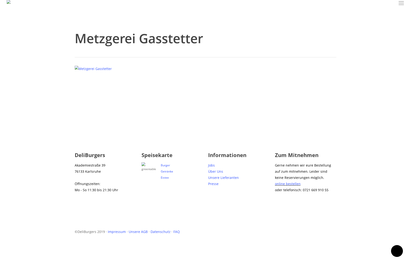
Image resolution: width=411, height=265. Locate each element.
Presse (213, 183)
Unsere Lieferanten (223, 177)
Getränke (167, 171)
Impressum (117, 231)
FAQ (176, 231)
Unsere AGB (138, 231)
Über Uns (215, 171)
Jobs (211, 165)
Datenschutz (161, 231)
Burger (165, 165)
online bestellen (288, 183)
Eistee (165, 178)
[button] (401, 3)
